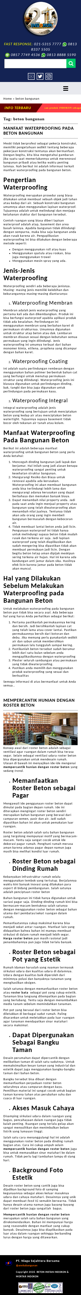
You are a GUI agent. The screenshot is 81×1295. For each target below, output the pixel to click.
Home (7, 99)
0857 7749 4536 (25, 55)
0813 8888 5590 (61, 55)
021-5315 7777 (47, 44)
